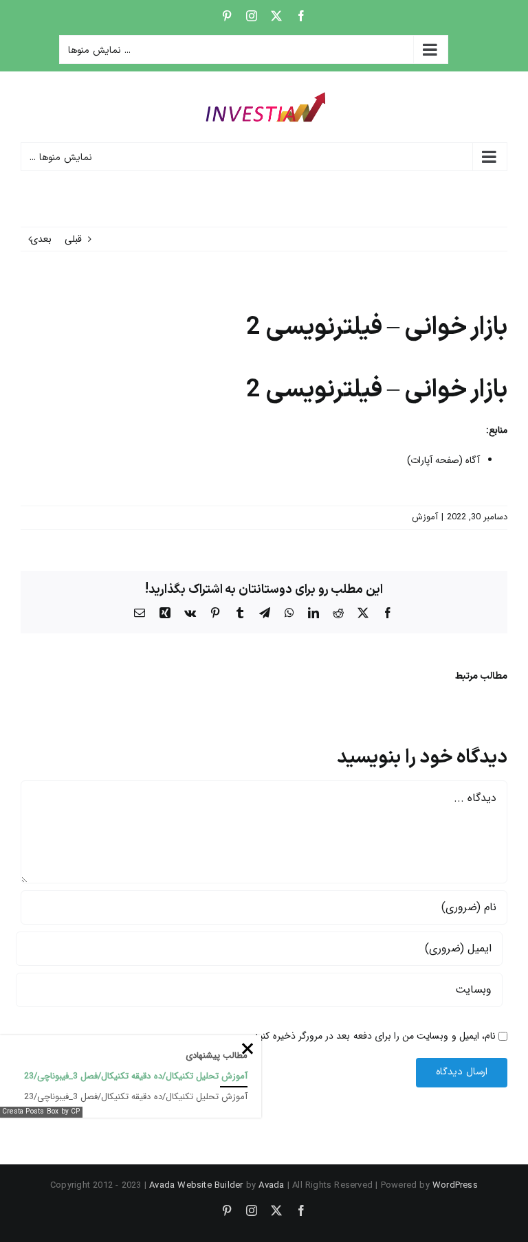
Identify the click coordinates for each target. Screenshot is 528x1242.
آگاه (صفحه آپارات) (443, 460)
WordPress (455, 1185)
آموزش (425, 517)
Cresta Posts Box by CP (41, 1112)
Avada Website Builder (196, 1185)
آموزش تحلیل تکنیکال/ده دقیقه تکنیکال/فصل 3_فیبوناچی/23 (136, 1076)
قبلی (73, 239)
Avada (271, 1185)
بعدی (41, 239)
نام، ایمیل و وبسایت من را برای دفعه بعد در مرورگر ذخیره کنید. (373, 1035)
